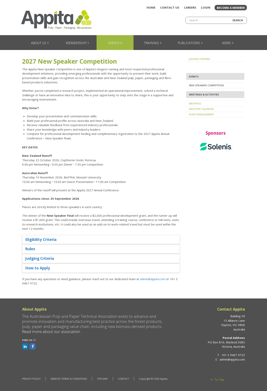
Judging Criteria (199, 59)
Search (237, 20)
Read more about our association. (51, 331)
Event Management (201, 114)
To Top (218, 379)
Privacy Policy (31, 378)
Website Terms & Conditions (69, 378)
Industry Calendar (201, 109)
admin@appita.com (152, 279)
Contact (123, 378)
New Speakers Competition (206, 85)
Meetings (195, 103)
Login (205, 7)
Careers (190, 7)
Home (151, 7)
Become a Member (231, 8)
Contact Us (169, 7)
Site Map (102, 378)
